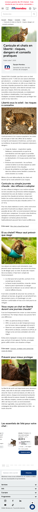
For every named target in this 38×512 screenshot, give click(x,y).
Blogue (10, 20)
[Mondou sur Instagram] (5, 500)
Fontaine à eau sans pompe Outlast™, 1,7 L (24, 435)
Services (4, 485)
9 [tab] (3, 466)
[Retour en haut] (32, 503)
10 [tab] (7, 466)
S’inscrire (29, 473)
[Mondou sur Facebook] (12, 500)
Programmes (5, 497)
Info (2, 489)
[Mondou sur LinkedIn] (20, 500)
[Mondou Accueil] (19, 8)
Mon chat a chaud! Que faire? (19, 226)
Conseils (17, 20)
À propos (4, 493)
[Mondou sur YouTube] (5, 504)
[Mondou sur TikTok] (13, 504)
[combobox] (19, 14)
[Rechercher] (34, 14)
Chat (24, 20)
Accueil (3, 20)
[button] (7, 8)
